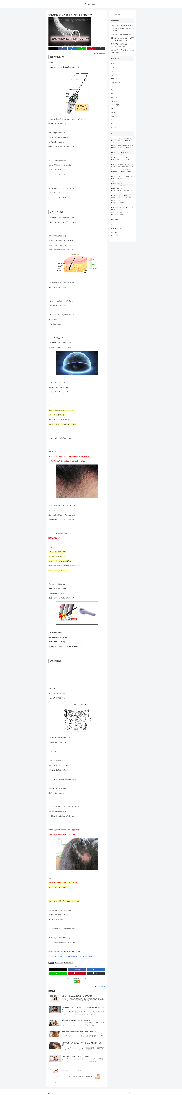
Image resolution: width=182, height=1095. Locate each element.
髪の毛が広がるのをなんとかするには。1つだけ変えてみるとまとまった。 (122, 45)
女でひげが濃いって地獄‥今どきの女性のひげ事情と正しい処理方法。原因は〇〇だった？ (122, 28)
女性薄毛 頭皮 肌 (69, 962)
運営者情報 (114, 232)
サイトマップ (114, 236)
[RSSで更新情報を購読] (78, 981)
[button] (100, 48)
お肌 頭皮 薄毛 (59, 962)
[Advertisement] (76, 675)
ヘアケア (51, 962)
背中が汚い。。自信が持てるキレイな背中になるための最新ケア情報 (122, 39)
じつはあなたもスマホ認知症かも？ (121, 34)
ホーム (112, 224)
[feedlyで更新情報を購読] (75, 981)
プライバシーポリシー (117, 228)
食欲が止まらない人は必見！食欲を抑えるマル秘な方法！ (122, 51)
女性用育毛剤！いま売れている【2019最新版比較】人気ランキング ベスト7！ (71, 956)
